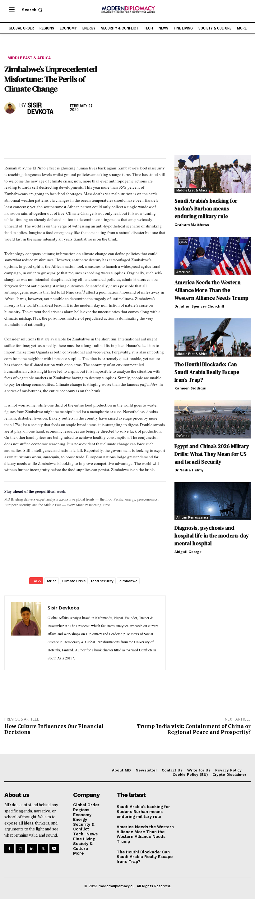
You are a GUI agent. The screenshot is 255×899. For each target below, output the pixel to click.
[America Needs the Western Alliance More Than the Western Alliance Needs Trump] (212, 256)
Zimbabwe (128, 580)
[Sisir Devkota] (10, 108)
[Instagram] (20, 848)
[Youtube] (54, 848)
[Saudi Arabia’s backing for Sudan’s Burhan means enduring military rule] (212, 174)
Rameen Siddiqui (190, 388)
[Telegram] (82, 129)
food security (102, 580)
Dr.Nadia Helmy (188, 470)
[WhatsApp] (39, 129)
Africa (52, 580)
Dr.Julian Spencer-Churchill (199, 306)
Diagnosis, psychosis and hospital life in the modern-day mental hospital (211, 535)
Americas (183, 272)
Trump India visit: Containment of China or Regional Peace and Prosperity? (194, 729)
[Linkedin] (53, 129)
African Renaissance (192, 517)
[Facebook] (10, 129)
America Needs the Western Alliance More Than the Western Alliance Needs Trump (211, 290)
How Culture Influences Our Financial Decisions (54, 729)
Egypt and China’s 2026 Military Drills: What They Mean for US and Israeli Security (211, 454)
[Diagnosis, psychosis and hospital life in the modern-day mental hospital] (212, 501)
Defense (182, 436)
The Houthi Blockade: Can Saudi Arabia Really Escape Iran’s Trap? (206, 372)
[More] (96, 129)
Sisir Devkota (40, 108)
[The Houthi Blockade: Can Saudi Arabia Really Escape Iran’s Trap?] (212, 337)
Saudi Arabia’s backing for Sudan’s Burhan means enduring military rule (206, 208)
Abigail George (188, 551)
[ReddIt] (68, 129)
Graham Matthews (191, 224)
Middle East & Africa (29, 58)
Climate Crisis (74, 580)
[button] (33, 10)
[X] (25, 129)
